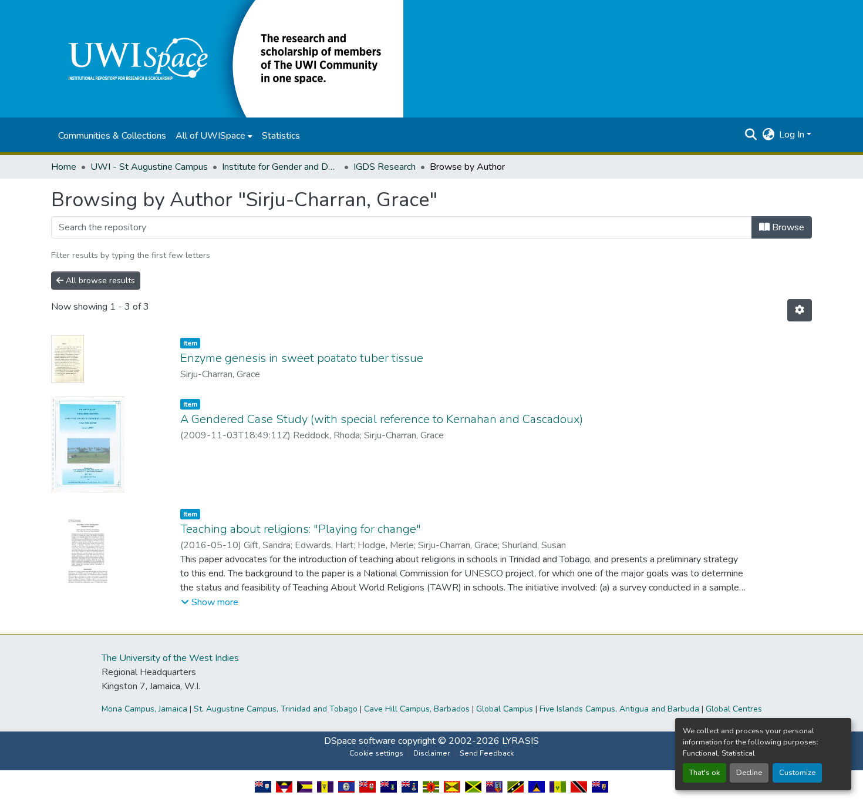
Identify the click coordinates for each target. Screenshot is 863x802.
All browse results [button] (99, 280)
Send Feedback (487, 753)
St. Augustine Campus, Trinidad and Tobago (276, 708)
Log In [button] (793, 134)
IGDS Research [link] (384, 166)
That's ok (704, 772)
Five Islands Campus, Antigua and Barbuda (619, 708)
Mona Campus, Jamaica (144, 708)
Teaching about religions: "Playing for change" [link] (300, 529)
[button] (227, 58)
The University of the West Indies (170, 658)
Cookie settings (376, 753)
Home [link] (63, 166)
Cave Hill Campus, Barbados (417, 708)
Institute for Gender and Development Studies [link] (280, 166)
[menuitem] (214, 136)
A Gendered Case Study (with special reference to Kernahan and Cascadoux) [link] (381, 419)
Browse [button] (787, 227)
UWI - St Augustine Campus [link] (149, 166)
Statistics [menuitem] (281, 135)
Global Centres (734, 708)
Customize (797, 772)
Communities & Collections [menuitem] (112, 135)
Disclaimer (431, 753)
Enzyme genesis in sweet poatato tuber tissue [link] (301, 358)
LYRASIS (520, 740)
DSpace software (360, 740)
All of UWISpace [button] (210, 135)
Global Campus (504, 708)
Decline (749, 772)
